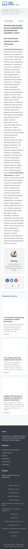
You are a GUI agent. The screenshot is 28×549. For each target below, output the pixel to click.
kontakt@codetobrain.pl (13, 475)
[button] (13, 285)
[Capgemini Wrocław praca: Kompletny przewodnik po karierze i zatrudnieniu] (14, 384)
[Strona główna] (9, 3)
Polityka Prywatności (14, 532)
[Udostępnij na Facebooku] (7, 280)
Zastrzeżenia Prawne (14, 525)
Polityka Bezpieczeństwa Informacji (14, 521)
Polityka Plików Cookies (14, 496)
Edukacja (4, 456)
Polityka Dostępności (14, 485)
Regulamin (14, 536)
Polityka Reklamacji (14, 492)
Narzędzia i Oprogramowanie (10, 450)
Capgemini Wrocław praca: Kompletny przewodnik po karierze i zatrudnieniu (13, 398)
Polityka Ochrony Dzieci (14, 489)
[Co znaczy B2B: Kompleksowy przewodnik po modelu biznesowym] (14, 306)
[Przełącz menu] (17, 4)
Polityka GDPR (14, 518)
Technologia (5, 464)
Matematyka (5, 458)
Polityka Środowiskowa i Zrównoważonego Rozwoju (13, 504)
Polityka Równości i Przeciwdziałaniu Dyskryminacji (11, 509)
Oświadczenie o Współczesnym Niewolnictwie (14, 528)
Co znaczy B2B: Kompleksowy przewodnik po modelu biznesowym (14, 319)
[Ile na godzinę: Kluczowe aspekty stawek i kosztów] (14, 346)
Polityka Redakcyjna (14, 500)
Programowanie (6, 453)
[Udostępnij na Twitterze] (11, 280)
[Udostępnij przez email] (16, 280)
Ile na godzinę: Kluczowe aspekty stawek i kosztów (13, 359)
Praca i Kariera (8, 21)
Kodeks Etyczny (14, 514)
